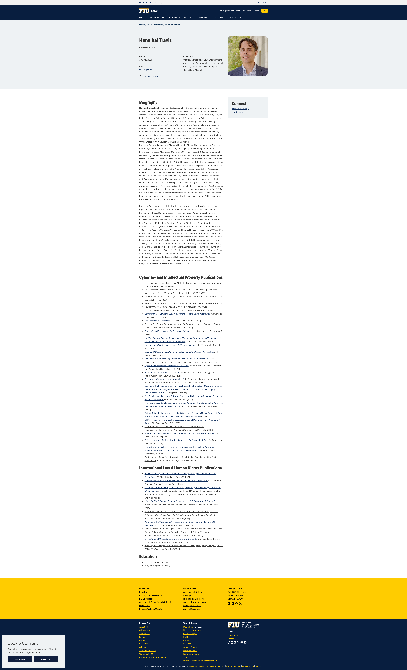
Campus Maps (190, 633)
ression (191, 331)
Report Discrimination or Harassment (200, 660)
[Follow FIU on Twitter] (238, 642)
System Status (190, 647)
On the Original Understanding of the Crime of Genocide (171, 538)
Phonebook (188, 626)
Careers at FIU (146, 653)
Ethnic (147, 473)
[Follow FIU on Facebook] (235, 642)
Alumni (256, 10)
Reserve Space (190, 650)
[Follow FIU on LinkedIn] (232, 642)
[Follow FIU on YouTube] (242, 642)
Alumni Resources (191, 608)
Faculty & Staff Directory (150, 595)
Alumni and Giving (147, 650)
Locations (143, 636)
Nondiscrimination (191, 653)
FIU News (232, 638)
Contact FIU (233, 635)
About (149, 24)
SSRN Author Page (240, 108)
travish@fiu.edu (146, 69)
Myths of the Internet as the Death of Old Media (167, 365)
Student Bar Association (194, 602)
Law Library (246, 10)
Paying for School (191, 595)
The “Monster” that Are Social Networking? (164, 379)
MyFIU (186, 636)
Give (264, 10)
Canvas (186, 640)
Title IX (186, 657)
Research (143, 640)
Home (142, 24)
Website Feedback (217, 666)
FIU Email (187, 643)
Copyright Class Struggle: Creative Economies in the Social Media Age (177, 314)
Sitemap (258, 666)
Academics (144, 633)
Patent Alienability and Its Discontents (162, 372)
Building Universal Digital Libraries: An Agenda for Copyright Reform (176, 440)
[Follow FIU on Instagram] (229, 642)
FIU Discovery (238, 111)
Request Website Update (150, 608)
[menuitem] (142, 17)
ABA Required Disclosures (229, 10)
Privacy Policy (248, 666)
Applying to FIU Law (192, 591)
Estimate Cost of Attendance (152, 657)
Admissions (144, 630)
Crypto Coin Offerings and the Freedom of (164, 331)
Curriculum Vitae (150, 76)
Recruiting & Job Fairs (193, 598)
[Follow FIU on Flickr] (245, 642)
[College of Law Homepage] (148, 10)
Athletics (143, 647)
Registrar (143, 591)
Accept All (20, 659)
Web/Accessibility (233, 666)
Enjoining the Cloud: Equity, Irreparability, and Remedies (171, 345)
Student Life (145, 643)
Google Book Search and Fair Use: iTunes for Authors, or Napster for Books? (180, 433)
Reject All (45, 659)
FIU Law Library (146, 598)
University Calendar (192, 630)
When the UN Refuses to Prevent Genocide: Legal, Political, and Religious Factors (183, 501)
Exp (186, 331)
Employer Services (192, 605)
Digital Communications (198, 666)
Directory (158, 24)
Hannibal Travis (172, 24)
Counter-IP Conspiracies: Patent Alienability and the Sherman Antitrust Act (179, 352)
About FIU (144, 626)
